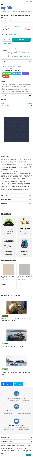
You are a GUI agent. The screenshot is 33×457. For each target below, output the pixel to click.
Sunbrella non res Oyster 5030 (7, 277)
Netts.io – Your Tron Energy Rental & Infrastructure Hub (15, 445)
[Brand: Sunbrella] (27, 29)
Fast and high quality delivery (16, 398)
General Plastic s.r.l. (13, 34)
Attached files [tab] (6, 199)
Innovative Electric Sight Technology (12, 346)
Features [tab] (4, 195)
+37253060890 (8, 68)
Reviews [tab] (4, 203)
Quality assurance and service (16, 411)
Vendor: (10, 48)
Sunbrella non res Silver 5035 (24, 277)
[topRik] (6, 8)
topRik (14, 48)
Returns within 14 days (16, 425)
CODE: (2, 21)
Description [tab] (5, 156)
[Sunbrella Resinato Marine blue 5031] (16, 129)
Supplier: (4, 34)
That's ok (28, 454)
